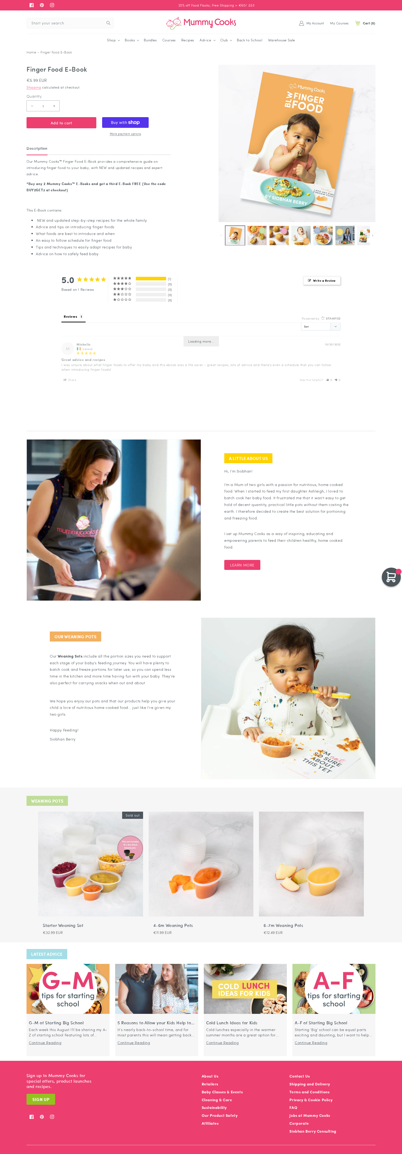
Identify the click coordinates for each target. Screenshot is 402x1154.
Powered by (321, 318)
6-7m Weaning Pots (283, 925)
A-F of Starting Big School (321, 1022)
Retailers (210, 1084)
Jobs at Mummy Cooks (309, 1115)
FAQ (293, 1107)
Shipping (34, 87)
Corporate (299, 1123)
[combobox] (70, 23)
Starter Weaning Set (63, 925)
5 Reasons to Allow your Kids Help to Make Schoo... (154, 1022)
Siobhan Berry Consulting (312, 1131)
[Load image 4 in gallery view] (301, 235)
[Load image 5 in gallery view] (323, 235)
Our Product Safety (220, 1115)
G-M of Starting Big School (56, 1022)
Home (31, 52)
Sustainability (214, 1107)
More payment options (125, 134)
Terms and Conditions (309, 1091)
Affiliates (210, 1123)
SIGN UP (40, 1099)
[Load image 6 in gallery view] (345, 235)
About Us (210, 1076)
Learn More (242, 565)
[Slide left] (221, 235)
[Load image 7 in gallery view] (367, 235)
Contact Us (299, 1076)
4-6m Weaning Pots (173, 925)
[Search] (108, 23)
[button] (113, 40)
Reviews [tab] (70, 316)
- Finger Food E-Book (54, 52)
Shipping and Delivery (309, 1084)
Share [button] (72, 380)
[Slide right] (372, 235)
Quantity (34, 96)
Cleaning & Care (217, 1099)
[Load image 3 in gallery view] (279, 235)
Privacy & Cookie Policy (310, 1099)
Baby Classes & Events (222, 1091)
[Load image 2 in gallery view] (257, 235)
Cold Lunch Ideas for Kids (232, 1022)
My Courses (339, 23)
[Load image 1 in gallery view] (235, 235)
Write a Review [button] (324, 280)
